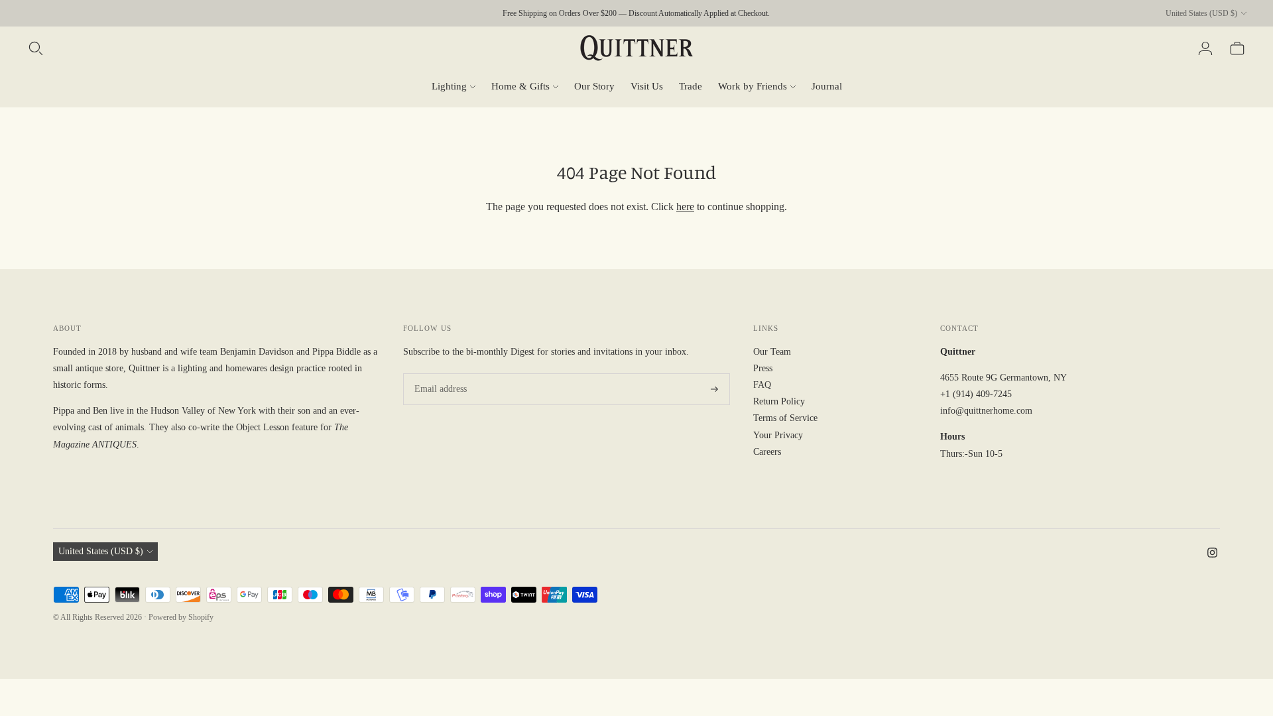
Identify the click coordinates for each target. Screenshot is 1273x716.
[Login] (1205, 48)
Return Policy (779, 401)
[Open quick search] (36, 48)
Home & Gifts (520, 86)
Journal (827, 86)
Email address (438, 373)
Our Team (772, 352)
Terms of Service (785, 418)
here (685, 206)
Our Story (594, 86)
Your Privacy (778, 435)
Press (762, 368)
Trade (690, 86)
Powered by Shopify (181, 617)
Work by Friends (752, 86)
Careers (767, 452)
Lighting (449, 86)
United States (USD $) (1201, 13)
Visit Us (647, 86)
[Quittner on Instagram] (1212, 555)
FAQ (762, 385)
